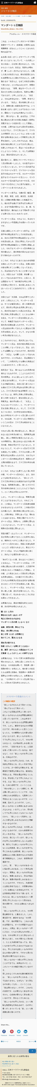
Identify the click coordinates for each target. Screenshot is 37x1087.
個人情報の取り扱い (8, 1061)
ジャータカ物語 (16, 16)
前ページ (5, 1041)
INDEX (18, 1041)
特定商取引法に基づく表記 (10, 1064)
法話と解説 (8, 16)
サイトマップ (6, 1066)
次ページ (31, 1041)
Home (2, 16)
